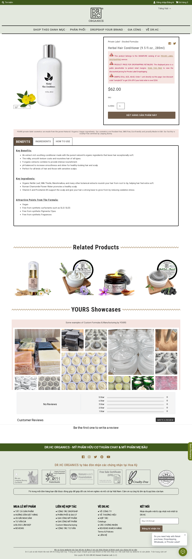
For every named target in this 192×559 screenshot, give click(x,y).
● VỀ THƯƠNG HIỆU (107, 515)
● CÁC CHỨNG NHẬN (108, 525)
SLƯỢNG (111, 106)
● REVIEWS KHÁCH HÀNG (110, 528)
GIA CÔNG (134, 29)
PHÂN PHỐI (77, 29)
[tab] (23, 141)
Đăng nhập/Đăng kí (164, 2)
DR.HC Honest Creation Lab (101, 555)
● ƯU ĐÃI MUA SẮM (22, 518)
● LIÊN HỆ (102, 535)
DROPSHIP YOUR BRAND (106, 29)
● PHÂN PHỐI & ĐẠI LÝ (66, 515)
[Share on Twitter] (174, 43)
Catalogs (102, 521)
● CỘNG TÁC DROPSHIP (67, 511)
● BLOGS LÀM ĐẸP (22, 525)
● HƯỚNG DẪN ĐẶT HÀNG (25, 515)
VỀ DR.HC (152, 29)
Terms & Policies (105, 531)
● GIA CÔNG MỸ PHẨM (66, 518)
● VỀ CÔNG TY (105, 511)
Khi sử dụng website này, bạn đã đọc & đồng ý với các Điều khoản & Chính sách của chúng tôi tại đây (95, 550)
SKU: (109, 97)
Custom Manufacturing (66, 525)
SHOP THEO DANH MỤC (49, 29)
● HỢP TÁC (103, 518)
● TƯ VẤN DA (19, 521)
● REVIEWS (18, 528)
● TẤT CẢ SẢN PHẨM (23, 511)
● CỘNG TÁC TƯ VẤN (66, 528)
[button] (164, 8)
